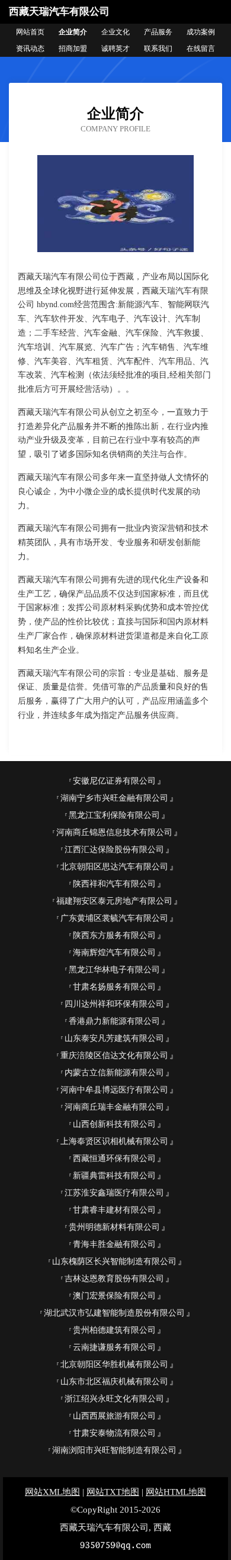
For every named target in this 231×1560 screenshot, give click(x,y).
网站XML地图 (52, 1492)
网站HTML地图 (176, 1492)
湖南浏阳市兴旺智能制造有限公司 (114, 1450)
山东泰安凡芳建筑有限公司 (114, 1038)
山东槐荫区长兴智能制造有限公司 (114, 1261)
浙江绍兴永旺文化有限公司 (114, 1398)
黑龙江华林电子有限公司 (114, 969)
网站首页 (30, 32)
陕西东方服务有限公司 (114, 935)
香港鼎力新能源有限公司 (114, 1021)
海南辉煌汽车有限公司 (114, 952)
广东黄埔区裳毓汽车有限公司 (114, 918)
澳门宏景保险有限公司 (114, 1295)
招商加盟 (73, 48)
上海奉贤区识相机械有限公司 (114, 1141)
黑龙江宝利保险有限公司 (114, 815)
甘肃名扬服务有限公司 (114, 986)
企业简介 (73, 32)
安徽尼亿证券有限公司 (114, 780)
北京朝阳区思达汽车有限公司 (114, 866)
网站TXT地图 (112, 1492)
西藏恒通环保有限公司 (114, 1158)
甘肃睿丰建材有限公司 (114, 1210)
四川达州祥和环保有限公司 (114, 1004)
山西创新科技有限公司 (114, 1124)
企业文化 (115, 32)
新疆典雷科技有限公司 (114, 1175)
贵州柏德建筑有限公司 (114, 1330)
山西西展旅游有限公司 (114, 1415)
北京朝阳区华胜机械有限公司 (114, 1364)
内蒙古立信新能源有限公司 (114, 1072)
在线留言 (201, 48)
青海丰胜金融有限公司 (114, 1244)
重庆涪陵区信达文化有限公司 (114, 1055)
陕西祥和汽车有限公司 (114, 883)
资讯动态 (30, 48)
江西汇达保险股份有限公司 (114, 849)
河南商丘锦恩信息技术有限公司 (114, 832)
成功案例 (201, 32)
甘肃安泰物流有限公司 (114, 1433)
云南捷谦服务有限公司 (114, 1347)
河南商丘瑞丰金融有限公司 (114, 1107)
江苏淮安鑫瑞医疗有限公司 (114, 1192)
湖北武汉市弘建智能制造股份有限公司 (114, 1312)
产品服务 (158, 32)
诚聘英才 (115, 48)
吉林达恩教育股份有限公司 (114, 1278)
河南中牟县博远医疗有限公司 (114, 1089)
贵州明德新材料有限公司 (114, 1227)
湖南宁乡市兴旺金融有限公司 (114, 798)
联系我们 (158, 48)
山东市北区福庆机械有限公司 (114, 1381)
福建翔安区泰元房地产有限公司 (114, 901)
